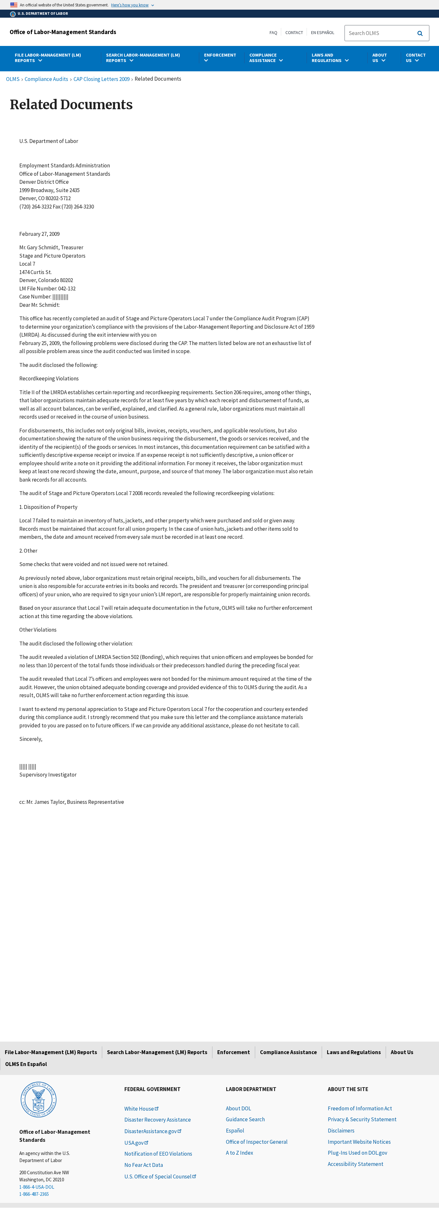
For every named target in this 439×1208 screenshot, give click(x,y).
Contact (294, 32)
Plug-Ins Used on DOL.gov (357, 1152)
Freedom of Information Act (360, 1108)
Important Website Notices (359, 1141)
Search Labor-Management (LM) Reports (157, 1052)
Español (235, 1130)
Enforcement (233, 1052)
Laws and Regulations (354, 1052)
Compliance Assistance (288, 1052)
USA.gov (134, 1142)
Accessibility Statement (355, 1164)
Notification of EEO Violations (158, 1153)
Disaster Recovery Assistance (157, 1119)
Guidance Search (245, 1119)
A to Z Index (239, 1152)
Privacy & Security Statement (362, 1119)
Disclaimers (341, 1130)
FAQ (273, 32)
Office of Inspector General (257, 1141)
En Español (322, 32)
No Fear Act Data (143, 1164)
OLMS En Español (26, 1064)
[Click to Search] (420, 33)
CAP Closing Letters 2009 (102, 79)
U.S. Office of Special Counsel (158, 1176)
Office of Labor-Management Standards (63, 32)
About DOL (238, 1108)
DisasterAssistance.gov (150, 1131)
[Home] (38, 1099)
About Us (402, 1052)
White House (139, 1108)
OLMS (13, 79)
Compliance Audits (46, 79)
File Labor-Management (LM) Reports (51, 1052)
